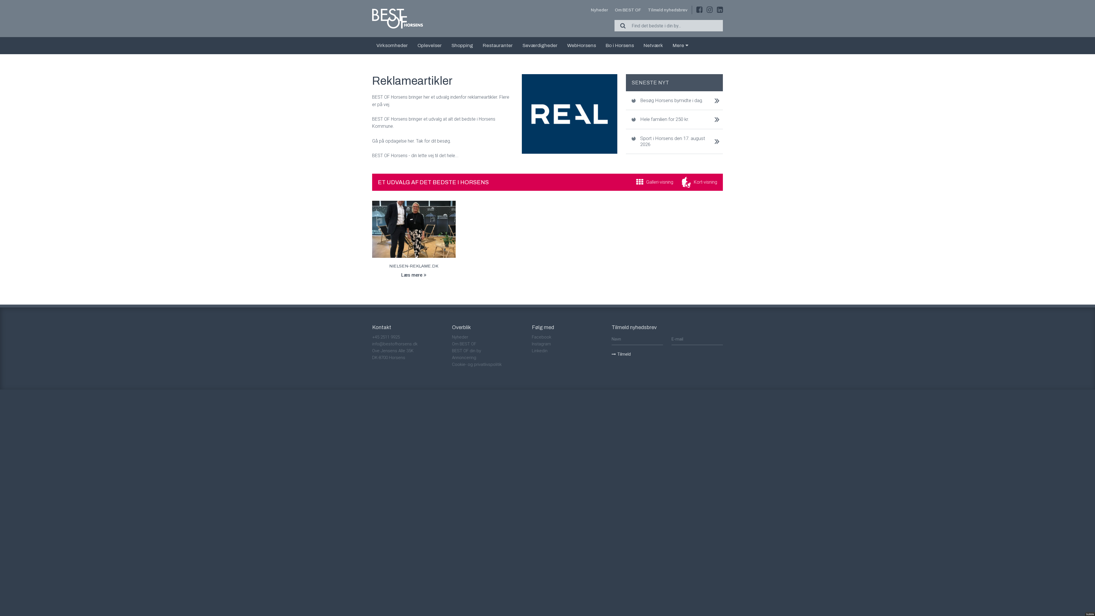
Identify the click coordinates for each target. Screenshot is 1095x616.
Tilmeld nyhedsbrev (668, 10)
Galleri (659, 182)
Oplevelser (429, 45)
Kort (705, 182)
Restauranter (498, 45)
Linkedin (540, 350)
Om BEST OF (628, 10)
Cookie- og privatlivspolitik (477, 364)
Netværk (653, 45)
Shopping (462, 45)
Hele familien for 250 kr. (664, 119)
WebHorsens (581, 45)
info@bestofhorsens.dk (394, 343)
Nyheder (599, 10)
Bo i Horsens (620, 45)
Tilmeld (624, 354)
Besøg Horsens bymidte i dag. (671, 100)
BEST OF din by (466, 350)
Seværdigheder (539, 45)
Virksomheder (392, 45)
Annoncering (464, 357)
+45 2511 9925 (386, 337)
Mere (678, 45)
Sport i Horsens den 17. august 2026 (672, 141)
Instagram (541, 343)
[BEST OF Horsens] (397, 19)
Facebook (541, 337)
